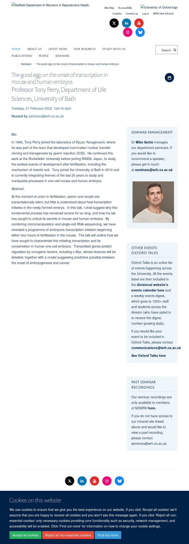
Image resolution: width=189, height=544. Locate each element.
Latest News (57, 48)
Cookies (117, 13)
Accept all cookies (25, 535)
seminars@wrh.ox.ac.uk (154, 169)
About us (34, 48)
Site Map (109, 7)
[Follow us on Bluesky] (140, 32)
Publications (22, 55)
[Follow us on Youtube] (139, 23)
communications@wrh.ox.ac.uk (156, 347)
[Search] (174, 49)
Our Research (85, 48)
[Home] (15, 64)
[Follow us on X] (114, 23)
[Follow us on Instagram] (128, 32)
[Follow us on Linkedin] (127, 23)
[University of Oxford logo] (155, 7)
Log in (145, 13)
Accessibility (125, 7)
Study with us (113, 48)
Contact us (132, 13)
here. (152, 408)
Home (16, 48)
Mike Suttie (144, 142)
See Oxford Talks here (148, 355)
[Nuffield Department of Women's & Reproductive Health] (50, 3)
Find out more (108, 535)
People (43, 55)
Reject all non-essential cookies (68, 535)
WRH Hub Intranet (163, 13)
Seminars (62, 55)
